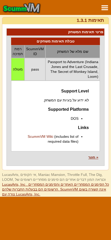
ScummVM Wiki (40, 136)
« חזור (93, 157)
